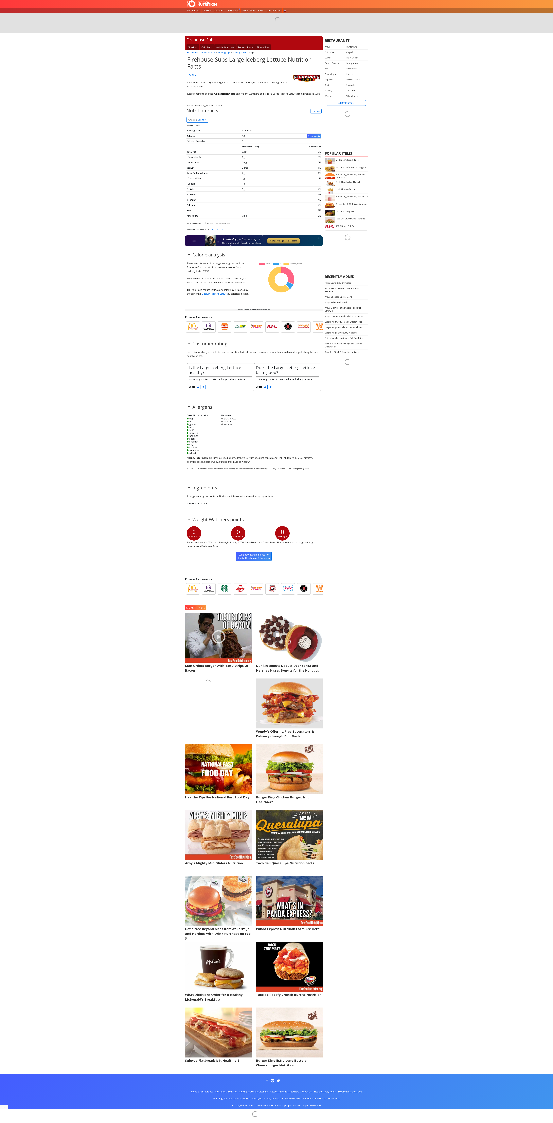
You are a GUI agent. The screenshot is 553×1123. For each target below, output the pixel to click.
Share (194, 75)
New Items (233, 10)
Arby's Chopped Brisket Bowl (338, 296)
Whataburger (352, 96)
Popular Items (245, 47)
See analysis (314, 136)
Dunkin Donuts (332, 63)
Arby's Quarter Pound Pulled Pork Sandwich (345, 316)
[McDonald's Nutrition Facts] (193, 327)
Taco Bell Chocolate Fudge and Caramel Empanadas (343, 345)
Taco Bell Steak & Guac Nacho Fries (342, 352)
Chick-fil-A (329, 52)
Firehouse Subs (217, 229)
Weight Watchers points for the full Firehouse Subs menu (254, 556)
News (261, 10)
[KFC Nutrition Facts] (272, 327)
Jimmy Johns (352, 63)
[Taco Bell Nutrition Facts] (209, 327)
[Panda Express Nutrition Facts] (272, 589)
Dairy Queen (352, 57)
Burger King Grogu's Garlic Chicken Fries (343, 321)
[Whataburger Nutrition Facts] (319, 327)
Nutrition (193, 47)
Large (196, 119)
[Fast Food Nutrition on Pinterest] (272, 1081)
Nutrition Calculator (214, 10)
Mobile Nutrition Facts (350, 1091)
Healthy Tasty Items (325, 1091)
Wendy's (329, 96)
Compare (316, 111)
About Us (307, 1091)
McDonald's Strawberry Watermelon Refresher (342, 290)
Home (194, 1091)
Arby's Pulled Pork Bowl (336, 302)
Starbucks (350, 85)
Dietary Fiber (195, 178)
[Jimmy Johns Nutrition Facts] (288, 327)
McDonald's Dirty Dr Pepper (338, 283)
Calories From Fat (196, 141)
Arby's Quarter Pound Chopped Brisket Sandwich (343, 309)
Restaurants (193, 10)
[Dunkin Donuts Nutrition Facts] (256, 327)
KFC (326, 68)
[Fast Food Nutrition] (202, 3)
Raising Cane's (353, 79)
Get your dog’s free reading (283, 240)
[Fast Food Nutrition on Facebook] (266, 1081)
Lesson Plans (274, 10)
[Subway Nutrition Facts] (240, 327)
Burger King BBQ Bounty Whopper (341, 332)
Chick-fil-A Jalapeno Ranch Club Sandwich (344, 338)
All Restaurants (346, 103)
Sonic (327, 85)
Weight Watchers (225, 47)
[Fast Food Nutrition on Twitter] (278, 1081)
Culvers (328, 57)
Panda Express (331, 74)
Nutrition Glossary (258, 1091)
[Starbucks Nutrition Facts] (224, 589)
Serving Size (193, 130)
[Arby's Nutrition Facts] (240, 589)
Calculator (206, 47)
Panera (349, 74)
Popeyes (329, 79)
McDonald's (351, 68)
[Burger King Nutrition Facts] (224, 327)
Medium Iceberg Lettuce (214, 293)
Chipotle (350, 52)
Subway (328, 90)
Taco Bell (350, 90)
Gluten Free (248, 10)
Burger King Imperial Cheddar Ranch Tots (344, 327)
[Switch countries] (286, 10)
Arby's (327, 46)
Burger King (351, 46)
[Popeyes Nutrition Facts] (304, 327)
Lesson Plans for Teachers (284, 1091)
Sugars (191, 183)
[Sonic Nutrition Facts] (288, 589)
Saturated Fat (195, 157)
